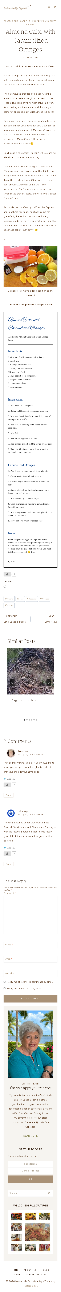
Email (8, 959)
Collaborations (36, 1274)
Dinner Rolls (51, 619)
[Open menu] (49, 7)
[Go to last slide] (12, 682)
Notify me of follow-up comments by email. (30, 982)
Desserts (32, 599)
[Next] (48, 682)
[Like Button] (7, 574)
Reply (8, 795)
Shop (17, 1274)
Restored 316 (30, 1286)
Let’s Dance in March (15, 619)
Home (15, 1270)
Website (9, 973)
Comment (10, 893)
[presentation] (30, 671)
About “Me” (31, 1270)
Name (9, 944)
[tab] (24, 720)
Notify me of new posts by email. (24, 988)
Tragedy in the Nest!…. (26, 700)
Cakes (20, 599)
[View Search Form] (55, 7)
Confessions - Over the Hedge (21, 21)
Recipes (30, 24)
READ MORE (30, 1136)
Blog (46, 1270)
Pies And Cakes (48, 21)
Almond (9, 599)
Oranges (44, 599)
